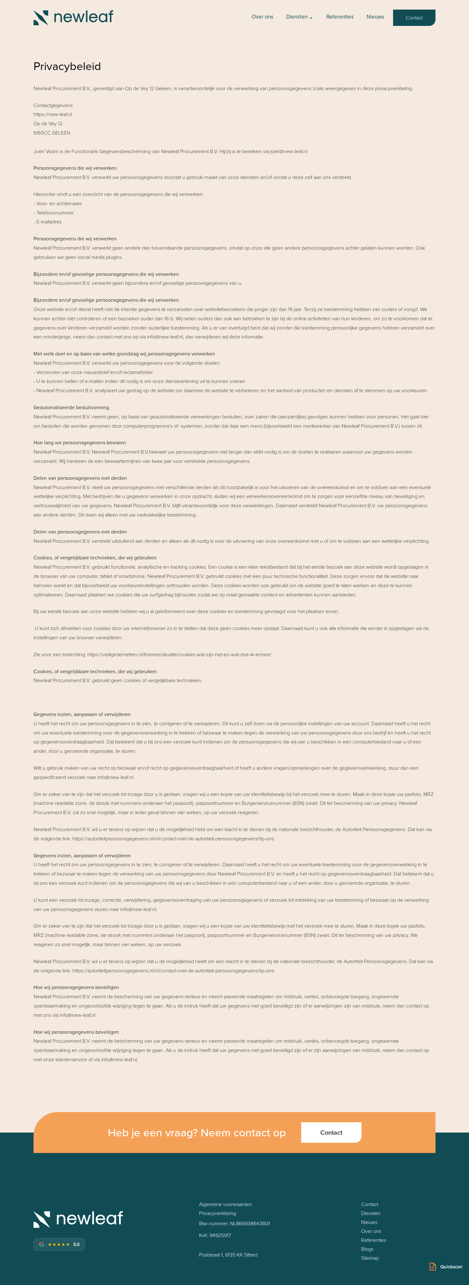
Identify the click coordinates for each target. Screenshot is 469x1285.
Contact (414, 17)
